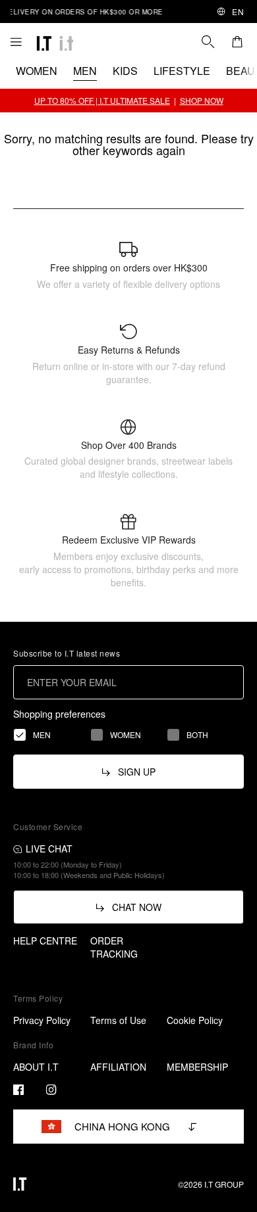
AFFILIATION (118, 1066)
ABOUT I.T (36, 1066)
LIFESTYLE (182, 70)
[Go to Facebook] (18, 1089)
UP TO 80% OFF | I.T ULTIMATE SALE (102, 100)
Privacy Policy (42, 1020)
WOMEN (36, 70)
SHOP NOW (201, 100)
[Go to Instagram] (51, 1089)
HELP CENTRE (45, 940)
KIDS (125, 70)
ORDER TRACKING (114, 947)
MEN (85, 70)
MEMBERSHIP (197, 1066)
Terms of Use (118, 1020)
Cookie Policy (195, 1020)
